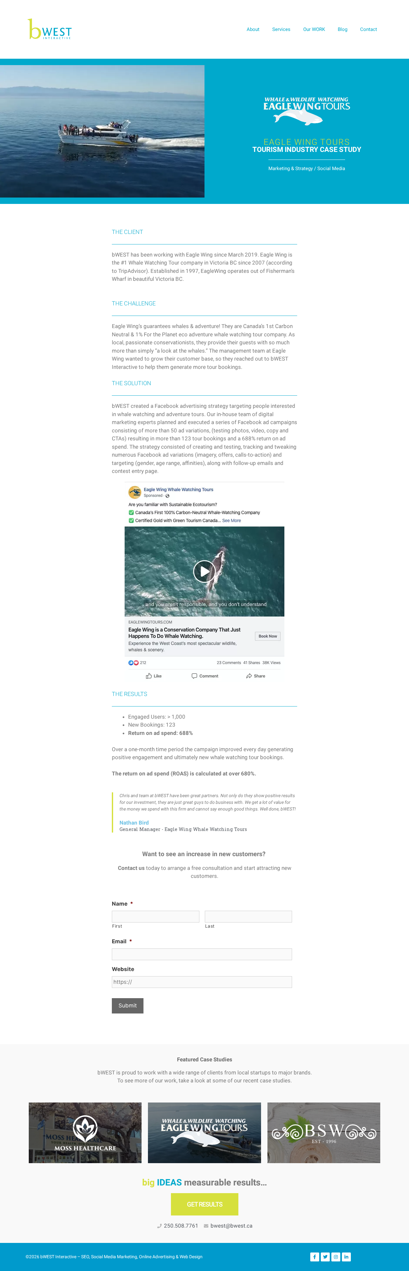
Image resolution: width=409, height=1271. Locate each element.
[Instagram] (335, 1256)
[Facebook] (314, 1256)
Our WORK (314, 29)
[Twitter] (325, 1256)
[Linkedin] (346, 1256)
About (253, 29)
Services (281, 29)
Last (210, 926)
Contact (368, 29)
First (117, 926)
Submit (128, 1005)
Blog (342, 29)
